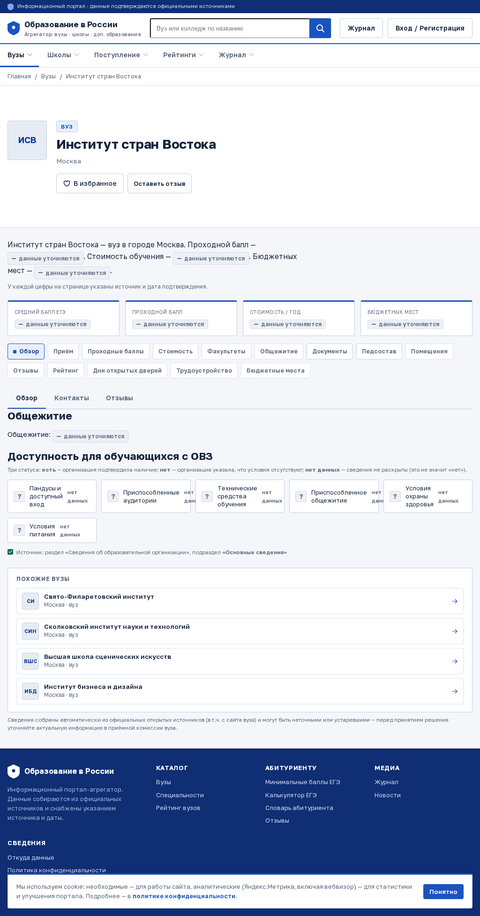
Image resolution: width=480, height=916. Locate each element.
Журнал (361, 28)
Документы (329, 351)
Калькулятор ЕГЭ (291, 795)
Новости (388, 795)
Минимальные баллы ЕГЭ (302, 782)
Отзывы (277, 820)
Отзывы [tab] (119, 398)
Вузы (16, 55)
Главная (19, 76)
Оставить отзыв (160, 183)
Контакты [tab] (71, 398)
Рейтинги (179, 55)
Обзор (29, 351)
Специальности (180, 795)
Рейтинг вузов (178, 807)
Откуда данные (31, 857)
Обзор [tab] (27, 398)
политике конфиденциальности (184, 896)
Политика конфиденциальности (57, 870)
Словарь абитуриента (299, 807)
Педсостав (379, 351)
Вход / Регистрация (430, 28)
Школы (59, 55)
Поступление (117, 55)
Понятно (443, 891)
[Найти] (320, 28)
